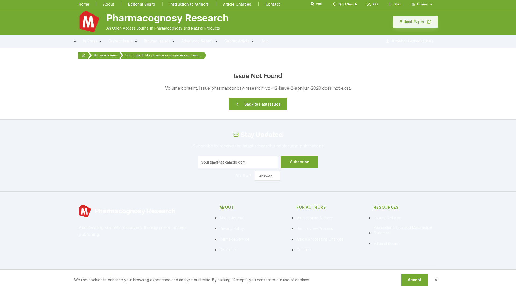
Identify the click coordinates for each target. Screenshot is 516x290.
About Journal (232, 218)
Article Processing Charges (319, 239)
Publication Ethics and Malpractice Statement (403, 230)
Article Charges (237, 4)
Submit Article (237, 41)
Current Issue (120, 41)
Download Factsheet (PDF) (412, 41)
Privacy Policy (232, 228)
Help (264, 41)
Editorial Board (141, 4)
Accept (414, 279)
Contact (273, 4)
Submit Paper (412, 21)
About (108, 4)
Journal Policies (387, 218)
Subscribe (299, 162)
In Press (90, 41)
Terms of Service (234, 239)
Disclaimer (228, 249)
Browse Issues (157, 41)
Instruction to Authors (189, 4)
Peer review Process (314, 228)
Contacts (304, 249)
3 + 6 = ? (244, 175)
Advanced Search (197, 41)
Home (83, 4)
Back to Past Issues (262, 104)
